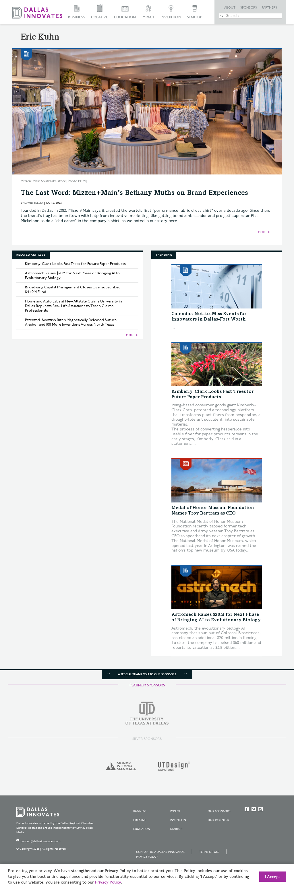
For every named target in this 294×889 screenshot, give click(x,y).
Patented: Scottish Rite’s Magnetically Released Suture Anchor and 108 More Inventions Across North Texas (71, 322)
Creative (99, 17)
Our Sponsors (219, 811)
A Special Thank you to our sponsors (147, 674)
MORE (262, 232)
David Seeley (33, 203)
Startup (194, 17)
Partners (269, 8)
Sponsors (248, 8)
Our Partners (218, 820)
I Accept (272, 877)
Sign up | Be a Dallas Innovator (160, 852)
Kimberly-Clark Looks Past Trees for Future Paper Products (75, 263)
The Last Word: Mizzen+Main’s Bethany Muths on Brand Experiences (134, 193)
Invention (170, 17)
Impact (148, 17)
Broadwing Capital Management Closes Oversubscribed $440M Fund (73, 289)
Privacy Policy (147, 857)
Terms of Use (209, 852)
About (229, 8)
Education (125, 17)
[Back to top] (271, 852)
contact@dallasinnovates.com (40, 841)
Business (76, 17)
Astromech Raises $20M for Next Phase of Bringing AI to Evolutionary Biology (72, 275)
